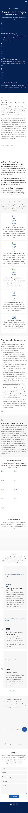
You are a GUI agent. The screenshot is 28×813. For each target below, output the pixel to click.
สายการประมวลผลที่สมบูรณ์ (9, 33)
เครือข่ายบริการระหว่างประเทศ (14, 278)
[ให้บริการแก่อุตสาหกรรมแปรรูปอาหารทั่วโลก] (15, 575)
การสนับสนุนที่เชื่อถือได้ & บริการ (10, 83)
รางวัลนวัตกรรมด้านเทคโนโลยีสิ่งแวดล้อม (20, 744)
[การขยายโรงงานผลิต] (15, 659)
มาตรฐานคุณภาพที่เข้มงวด (14, 320)
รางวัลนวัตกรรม (8, 730)
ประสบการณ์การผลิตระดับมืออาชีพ (14, 253)
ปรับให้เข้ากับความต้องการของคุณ (10, 59)
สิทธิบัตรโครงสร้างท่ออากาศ (20, 730)
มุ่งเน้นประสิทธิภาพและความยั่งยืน (14, 302)
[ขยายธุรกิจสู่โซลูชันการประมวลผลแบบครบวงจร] (15, 619)
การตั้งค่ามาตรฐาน (7, 744)
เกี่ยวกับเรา (15, 8)
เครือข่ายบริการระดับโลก (10, 162)
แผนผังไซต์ (19, 810)
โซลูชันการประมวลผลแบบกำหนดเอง (14, 227)
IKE (10, 8)
